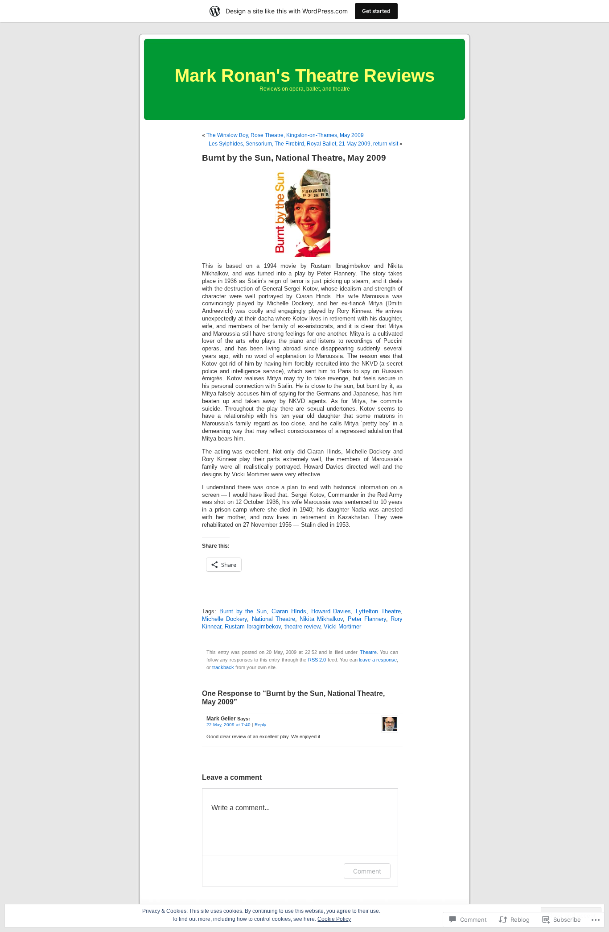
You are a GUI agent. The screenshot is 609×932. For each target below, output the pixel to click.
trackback (223, 667)
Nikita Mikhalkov (321, 619)
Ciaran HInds (289, 611)
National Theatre (273, 619)
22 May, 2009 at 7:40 (228, 724)
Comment (367, 871)
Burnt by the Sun (243, 611)
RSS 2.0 (317, 659)
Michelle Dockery (224, 619)
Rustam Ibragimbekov (253, 627)
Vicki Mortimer (342, 627)
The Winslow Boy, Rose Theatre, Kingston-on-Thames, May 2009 (285, 135)
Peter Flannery (367, 619)
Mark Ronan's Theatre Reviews (305, 75)
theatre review (302, 627)
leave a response (378, 659)
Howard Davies (331, 611)
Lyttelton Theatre (378, 611)
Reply (260, 724)
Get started (376, 11)
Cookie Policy (334, 919)
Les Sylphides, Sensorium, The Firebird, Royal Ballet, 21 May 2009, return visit (303, 144)
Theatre (368, 652)
